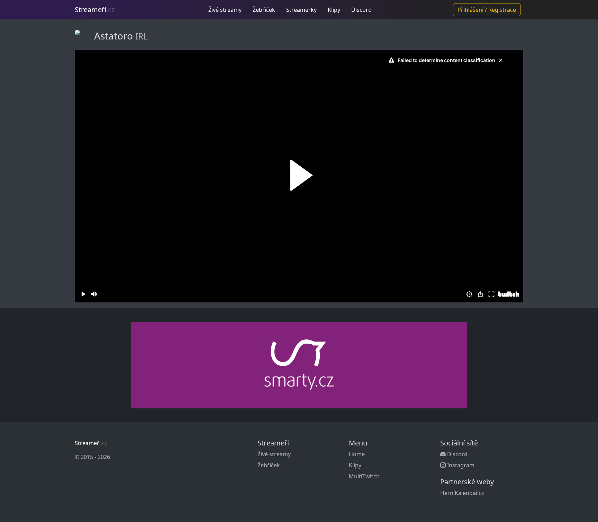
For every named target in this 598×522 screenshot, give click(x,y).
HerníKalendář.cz (462, 493)
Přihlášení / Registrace (486, 10)
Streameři (95, 9)
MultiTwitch (364, 476)
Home (357, 454)
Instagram (460, 465)
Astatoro (114, 35)
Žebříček (264, 10)
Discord (361, 10)
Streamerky (301, 10)
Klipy (334, 10)
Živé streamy (224, 10)
